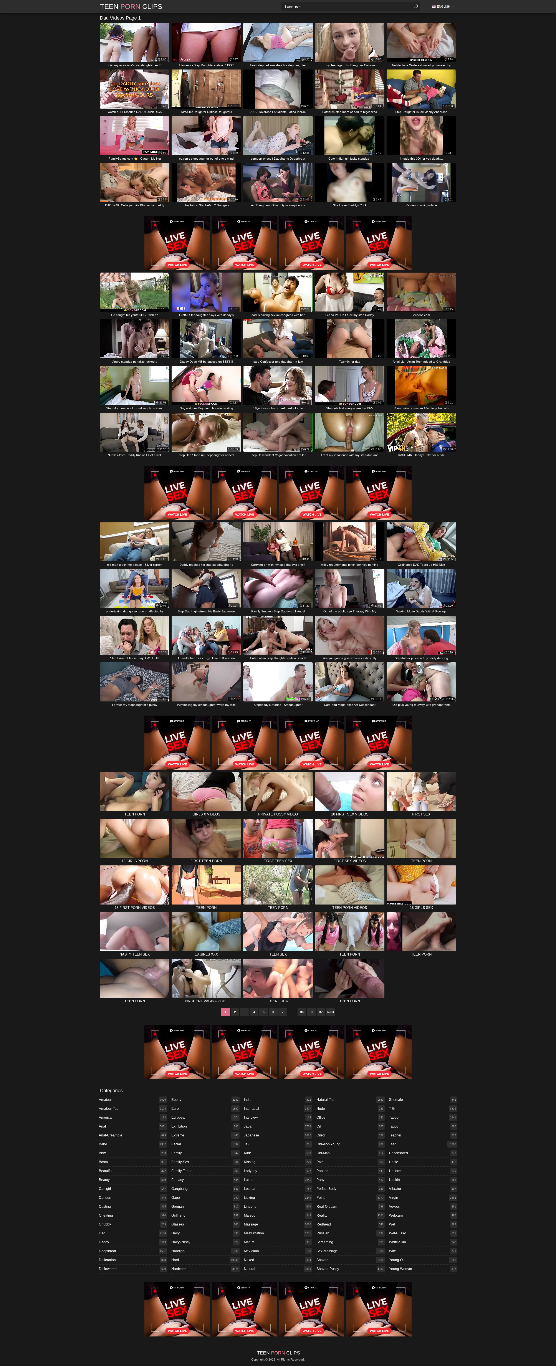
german (204, 1206)
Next (330, 1012)
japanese (277, 1135)
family (204, 1153)
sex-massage (350, 1251)
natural (277, 1269)
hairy (204, 1233)
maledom (277, 1215)
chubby (132, 1224)
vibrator (422, 1189)
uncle (422, 1162)
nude (350, 1108)
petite (350, 1197)
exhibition (204, 1126)
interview (277, 1117)
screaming (350, 1242)
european (204, 1117)
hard (204, 1260)
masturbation (277, 1233)
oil (350, 1126)
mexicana (277, 1251)
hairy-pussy (204, 1242)
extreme (204, 1135)
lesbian (277, 1189)
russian (350, 1233)
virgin (422, 1197)
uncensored (422, 1153)
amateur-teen (132, 1108)
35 (302, 1012)
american (132, 1117)
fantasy (204, 1180)
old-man (350, 1153)
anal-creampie (132, 1135)
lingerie (277, 1206)
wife (422, 1251)
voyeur (422, 1206)
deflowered (132, 1269)
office (350, 1117)
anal (132, 1126)
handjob (204, 1251)
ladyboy (277, 1171)
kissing (277, 1162)
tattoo (422, 1126)
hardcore (204, 1269)
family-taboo (204, 1171)
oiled (350, 1135)
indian (277, 1099)
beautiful (132, 1171)
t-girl (422, 1108)
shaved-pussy (350, 1269)
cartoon (132, 1197)
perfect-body (350, 1189)
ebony (204, 1099)
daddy (132, 1242)
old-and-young (350, 1144)
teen (422, 1144)
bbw (132, 1153)
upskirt (422, 1180)
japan (277, 1126)
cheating (132, 1215)
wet (422, 1224)
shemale (422, 1099)
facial (204, 1144)
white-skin (422, 1242)
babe (132, 1144)
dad (132, 1233)
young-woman (422, 1269)
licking (277, 1197)
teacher (422, 1135)
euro (204, 1108)
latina (277, 1180)
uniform (422, 1171)
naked (277, 1260)
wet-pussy (422, 1233)
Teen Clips (131, 6)
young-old (422, 1260)
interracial (277, 1108)
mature (277, 1242)
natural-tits (350, 1099)
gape (204, 1197)
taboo (422, 1117)
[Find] (416, 6)
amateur (132, 1099)
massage (277, 1224)
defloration (132, 1260)
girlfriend (204, 1215)
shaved (350, 1260)
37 (321, 1012)
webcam (422, 1215)
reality (350, 1215)
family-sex (204, 1162)
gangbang (204, 1189)
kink (277, 1153)
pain (350, 1162)
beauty (132, 1180)
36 (311, 1012)
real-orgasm (350, 1206)
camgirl (132, 1189)
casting (132, 1206)
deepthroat (132, 1251)
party (350, 1180)
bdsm (132, 1162)
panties (350, 1171)
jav (277, 1144)
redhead (350, 1224)
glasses (204, 1224)
